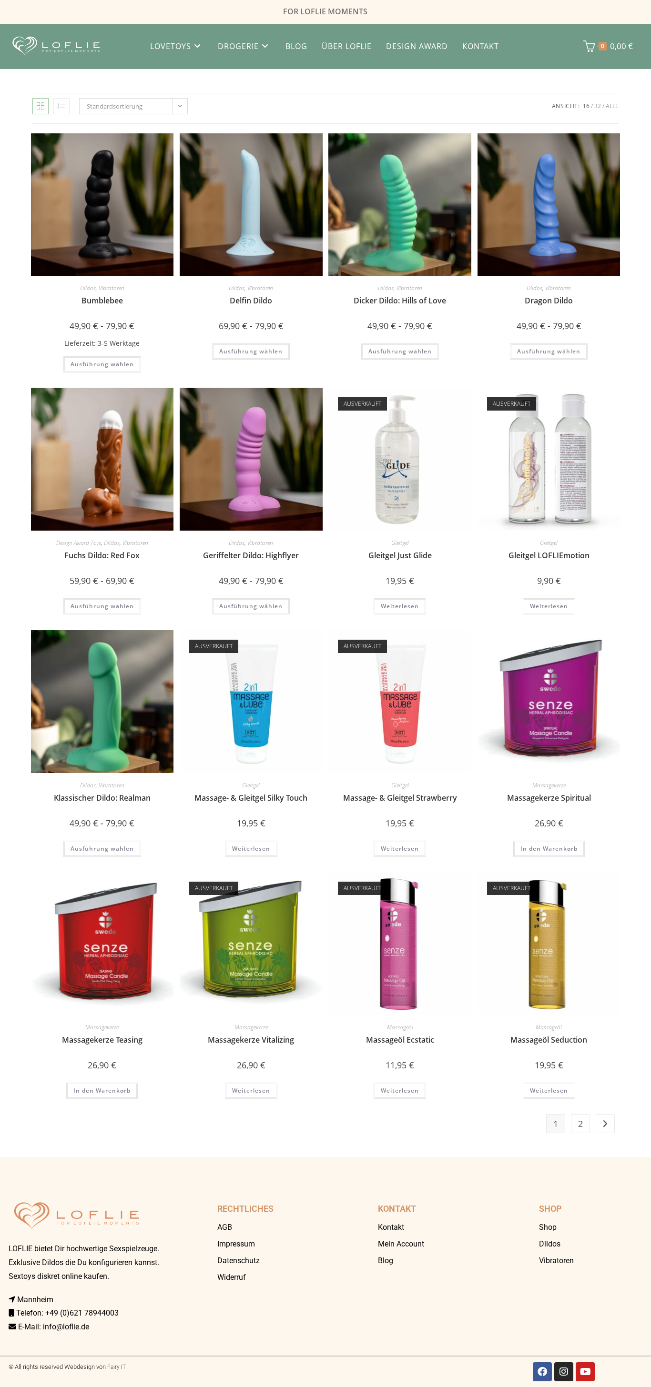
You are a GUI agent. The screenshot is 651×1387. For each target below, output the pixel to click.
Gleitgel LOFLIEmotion (549, 555)
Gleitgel (400, 543)
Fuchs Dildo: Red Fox (102, 555)
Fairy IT (116, 1367)
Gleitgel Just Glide (400, 555)
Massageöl (400, 1027)
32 (597, 106)
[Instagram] (563, 1371)
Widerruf (231, 1277)
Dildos (88, 288)
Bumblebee (102, 300)
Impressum (236, 1243)
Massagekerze (549, 785)
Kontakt (391, 1227)
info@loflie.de (66, 1326)
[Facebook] (542, 1371)
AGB (224, 1227)
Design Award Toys (78, 543)
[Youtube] (585, 1371)
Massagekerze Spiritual (549, 798)
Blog (385, 1260)
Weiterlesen (400, 606)
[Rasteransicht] (40, 106)
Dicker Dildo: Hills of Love (400, 300)
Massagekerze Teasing (102, 1040)
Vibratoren (111, 288)
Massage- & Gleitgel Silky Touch (250, 798)
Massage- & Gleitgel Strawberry (400, 798)
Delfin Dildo (251, 300)
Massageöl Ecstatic (400, 1040)
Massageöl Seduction (548, 1040)
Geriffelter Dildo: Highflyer (251, 555)
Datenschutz (238, 1260)
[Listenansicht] (61, 106)
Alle (612, 106)
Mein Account (401, 1243)
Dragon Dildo (549, 300)
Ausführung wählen (102, 364)
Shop (548, 1227)
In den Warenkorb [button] (549, 848)
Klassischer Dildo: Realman (102, 798)
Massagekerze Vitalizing (251, 1040)
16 (586, 106)
